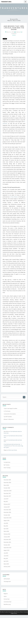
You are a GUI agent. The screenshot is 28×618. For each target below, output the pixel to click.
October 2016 (7, 515)
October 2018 (7, 488)
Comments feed (7, 601)
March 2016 (6, 531)
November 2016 (7, 512)
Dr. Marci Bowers (14, 197)
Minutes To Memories (9, 419)
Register (6, 593)
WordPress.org (7, 604)
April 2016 (6, 528)
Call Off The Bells (8, 416)
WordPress (16, 611)
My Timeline (6, 465)
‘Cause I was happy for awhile (10, 408)
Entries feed (6, 599)
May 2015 (6, 558)
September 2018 (7, 490)
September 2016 (7, 517)
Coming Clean (7, 462)
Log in (5, 596)
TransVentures (6, 2)
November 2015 (7, 542)
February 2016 (7, 534)
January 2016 (7, 536)
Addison (18, 32)
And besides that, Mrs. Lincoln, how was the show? (14, 27)
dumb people (7, 578)
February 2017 (7, 504)
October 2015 (7, 545)
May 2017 (6, 501)
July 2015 (6, 553)
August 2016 (6, 520)
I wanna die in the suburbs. (10, 414)
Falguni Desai (14, 613)
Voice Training (7, 467)
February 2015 (7, 566)
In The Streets (7, 411)
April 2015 (6, 561)
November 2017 (7, 496)
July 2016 (6, 523)
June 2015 (6, 555)
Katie (5, 435)
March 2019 (6, 485)
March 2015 (6, 564)
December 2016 (7, 509)
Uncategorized (7, 581)
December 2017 (7, 493)
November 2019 (7, 482)
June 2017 (6, 498)
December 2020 (7, 479)
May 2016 (6, 526)
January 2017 (7, 507)
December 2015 (7, 539)
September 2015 (7, 547)
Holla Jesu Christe (12, 450)
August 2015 (6, 550)
